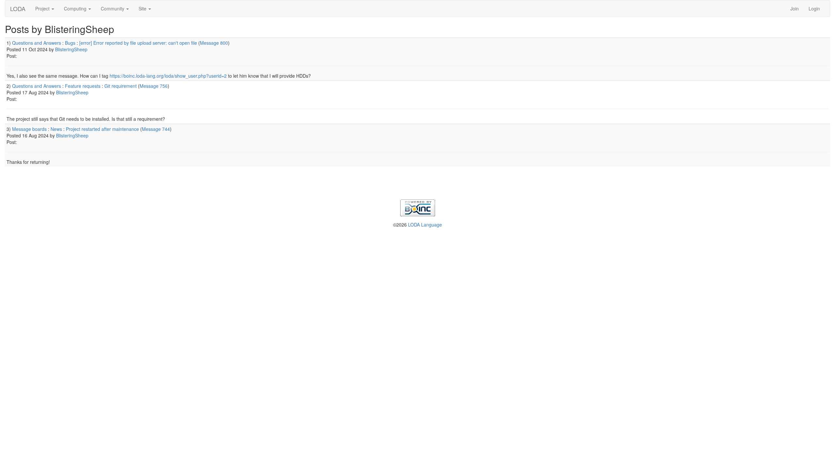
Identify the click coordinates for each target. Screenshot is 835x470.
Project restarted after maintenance (102, 129)
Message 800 (214, 42)
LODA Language (425, 224)
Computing (76, 8)
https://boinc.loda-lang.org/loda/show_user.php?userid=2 (168, 75)
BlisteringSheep (71, 49)
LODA (17, 8)
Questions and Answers (36, 42)
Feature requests (82, 86)
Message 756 (154, 86)
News (56, 129)
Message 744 (156, 129)
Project (43, 8)
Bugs (70, 42)
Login (814, 8)
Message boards (29, 129)
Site (143, 8)
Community (113, 8)
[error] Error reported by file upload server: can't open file (138, 42)
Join (794, 8)
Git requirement (120, 86)
